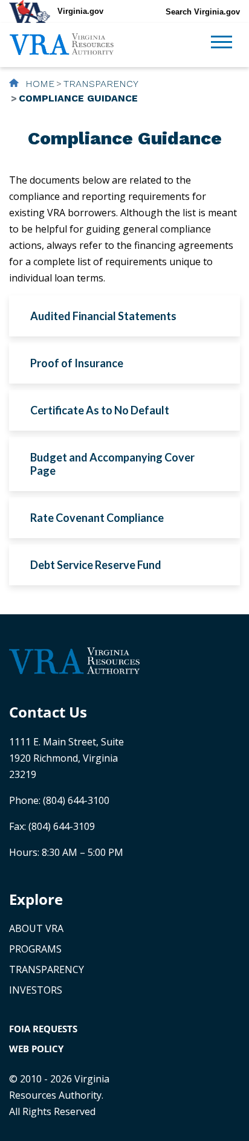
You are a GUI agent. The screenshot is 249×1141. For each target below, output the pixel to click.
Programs (35, 949)
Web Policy (36, 1049)
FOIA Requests (43, 1029)
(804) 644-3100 (76, 800)
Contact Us (48, 712)
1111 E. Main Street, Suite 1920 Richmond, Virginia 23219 (66, 758)
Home (38, 83)
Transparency (100, 83)
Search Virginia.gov (203, 11)
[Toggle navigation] (221, 44)
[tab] (124, 315)
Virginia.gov (80, 11)
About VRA (36, 928)
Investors (35, 990)
